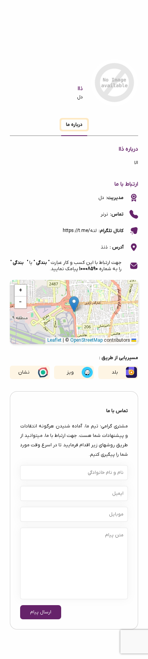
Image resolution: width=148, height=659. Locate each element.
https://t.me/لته (80, 231)
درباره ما (74, 124)
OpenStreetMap (86, 340)
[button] (74, 304)
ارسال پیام (40, 612)
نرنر (104, 214)
